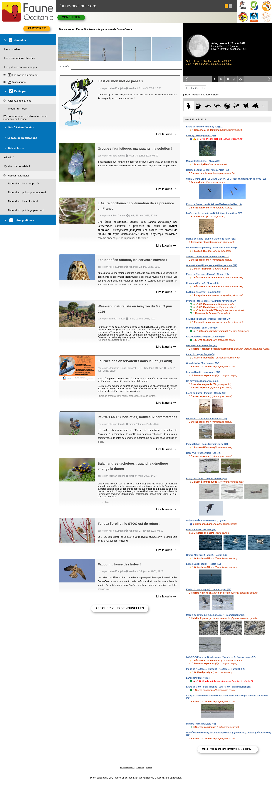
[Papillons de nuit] (255, 106)
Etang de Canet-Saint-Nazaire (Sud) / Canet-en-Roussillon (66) (218, 686)
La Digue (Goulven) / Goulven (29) (203, 292)
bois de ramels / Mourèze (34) (201, 345)
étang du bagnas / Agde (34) (200, 354)
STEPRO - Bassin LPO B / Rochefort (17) (207, 256)
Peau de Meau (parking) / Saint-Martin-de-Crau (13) (212, 247)
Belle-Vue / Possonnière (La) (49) (203, 453)
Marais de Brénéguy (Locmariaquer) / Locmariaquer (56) (215, 615)
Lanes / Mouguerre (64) (198, 678)
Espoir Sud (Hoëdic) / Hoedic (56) (203, 564)
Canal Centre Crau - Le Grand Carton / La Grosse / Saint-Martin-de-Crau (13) (226, 179)
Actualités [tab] (64, 66)
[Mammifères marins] (208, 106)
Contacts (140, 768)
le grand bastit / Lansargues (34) (203, 372)
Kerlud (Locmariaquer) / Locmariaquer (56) (208, 589)
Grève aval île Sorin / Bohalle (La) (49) (206, 520)
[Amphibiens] (227, 106)
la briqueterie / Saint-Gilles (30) (202, 327)
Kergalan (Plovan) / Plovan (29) (202, 283)
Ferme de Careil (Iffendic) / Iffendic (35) (206, 418)
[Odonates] (236, 106)
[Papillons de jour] (246, 106)
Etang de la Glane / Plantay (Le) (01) (204, 126)
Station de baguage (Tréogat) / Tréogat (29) (208, 319)
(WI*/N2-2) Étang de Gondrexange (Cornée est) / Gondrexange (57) (221, 657)
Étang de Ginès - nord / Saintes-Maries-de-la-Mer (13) (214, 204)
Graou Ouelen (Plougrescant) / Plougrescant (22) (211, 265)
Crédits (149, 768)
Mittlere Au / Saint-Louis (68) (201, 723)
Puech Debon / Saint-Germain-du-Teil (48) (207, 444)
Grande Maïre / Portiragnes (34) (202, 363)
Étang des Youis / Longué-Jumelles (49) (206, 478)
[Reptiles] (217, 106)
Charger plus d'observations (227, 749)
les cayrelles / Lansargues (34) (202, 381)
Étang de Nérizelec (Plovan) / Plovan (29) (207, 274)
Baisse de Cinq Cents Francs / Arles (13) (207, 170)
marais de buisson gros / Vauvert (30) (205, 336)
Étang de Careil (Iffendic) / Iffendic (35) (206, 393)
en (230, 6)
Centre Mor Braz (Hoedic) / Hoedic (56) (206, 555)
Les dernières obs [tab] (195, 88)
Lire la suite (164, 134)
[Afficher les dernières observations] (201, 94)
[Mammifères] (198, 106)
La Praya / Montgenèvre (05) (201, 135)
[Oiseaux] (189, 106)
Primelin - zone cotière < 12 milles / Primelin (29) (211, 301)
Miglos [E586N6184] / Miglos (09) (203, 161)
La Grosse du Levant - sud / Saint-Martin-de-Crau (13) (214, 213)
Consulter (71, 17)
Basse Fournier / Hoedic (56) (201, 529)
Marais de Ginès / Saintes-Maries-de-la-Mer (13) (211, 238)
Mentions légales (127, 768)
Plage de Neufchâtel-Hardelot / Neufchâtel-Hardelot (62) (215, 669)
